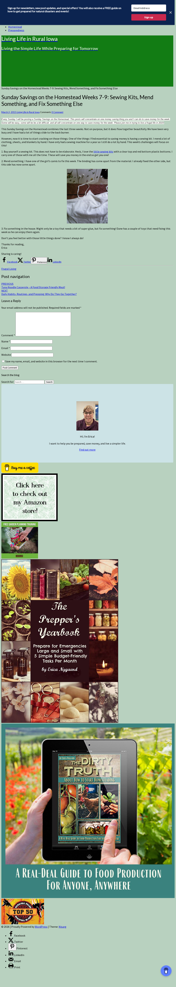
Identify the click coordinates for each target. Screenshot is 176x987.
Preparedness (16, 30)
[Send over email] (11, 961)
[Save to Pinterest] (12, 947)
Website (6, 354)
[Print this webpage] (11, 967)
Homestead (15, 26)
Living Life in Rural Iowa (28, 112)
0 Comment (57, 112)
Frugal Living (8, 268)
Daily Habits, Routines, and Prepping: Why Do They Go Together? (39, 292)
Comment (8, 335)
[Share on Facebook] (11, 935)
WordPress (41, 926)
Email (5, 348)
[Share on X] (11, 941)
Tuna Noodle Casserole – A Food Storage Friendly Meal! (33, 285)
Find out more (87, 449)
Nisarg (62, 926)
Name (5, 341)
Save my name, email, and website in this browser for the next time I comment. (51, 361)
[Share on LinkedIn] (11, 955)
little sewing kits (103, 151)
